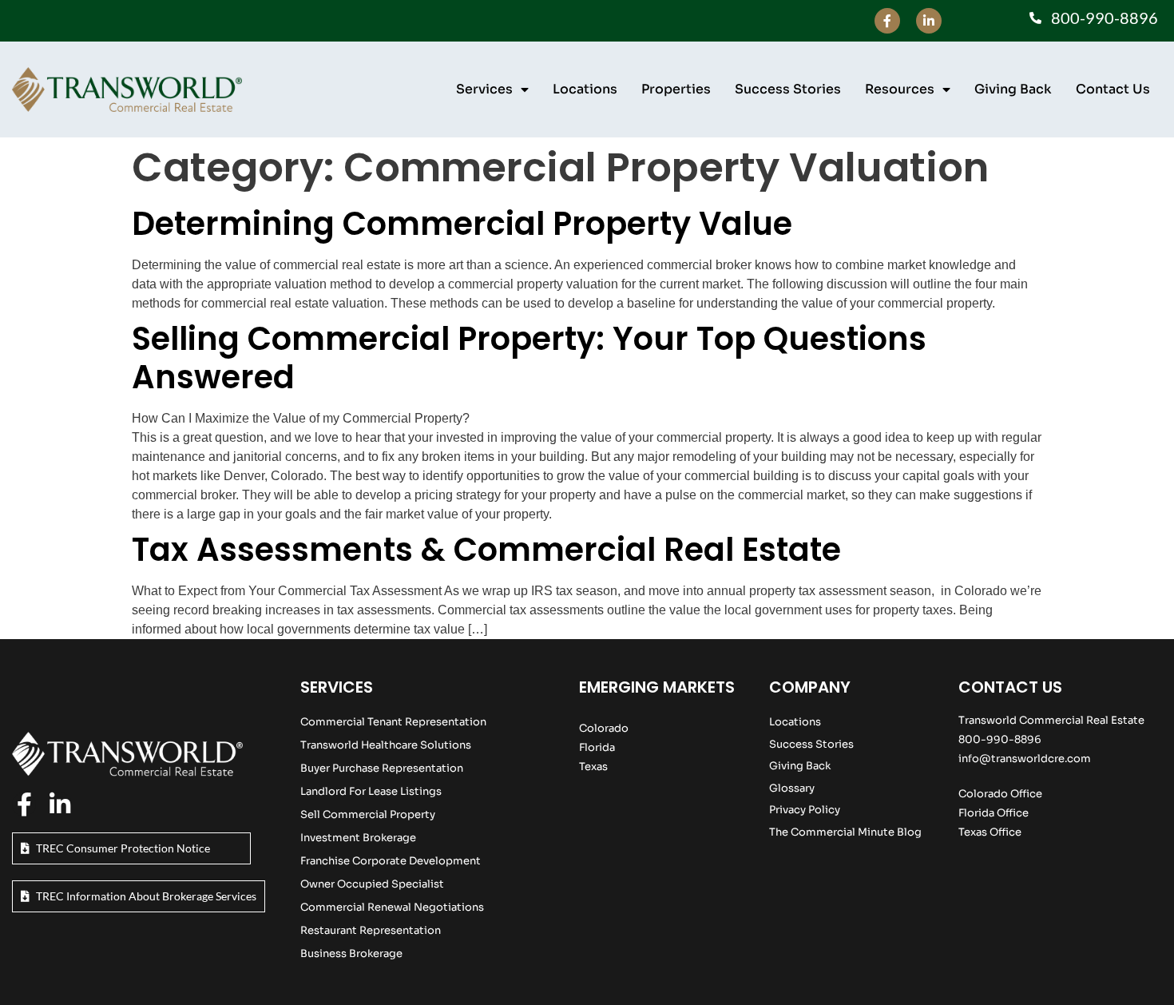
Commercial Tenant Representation (393, 722)
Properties (676, 89)
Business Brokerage (351, 953)
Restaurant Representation (370, 930)
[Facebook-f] (887, 21)
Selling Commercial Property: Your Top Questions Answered (529, 357)
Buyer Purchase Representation (381, 768)
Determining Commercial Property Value (462, 223)
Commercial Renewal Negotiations (392, 907)
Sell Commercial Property (367, 814)
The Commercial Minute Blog (845, 832)
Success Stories (788, 89)
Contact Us (1113, 89)
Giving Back (1013, 89)
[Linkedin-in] (929, 21)
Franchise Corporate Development (390, 861)
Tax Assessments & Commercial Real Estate (486, 549)
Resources (899, 89)
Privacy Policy (804, 809)
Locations (585, 89)
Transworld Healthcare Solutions (385, 745)
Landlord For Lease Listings (371, 791)
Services (484, 89)
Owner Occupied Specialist (372, 884)
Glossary (792, 788)
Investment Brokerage (358, 837)
